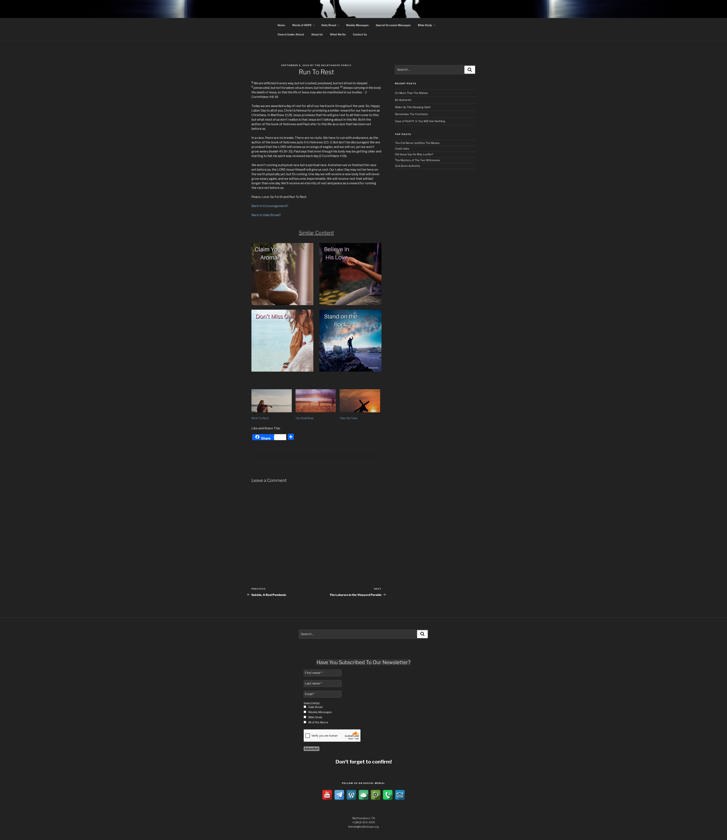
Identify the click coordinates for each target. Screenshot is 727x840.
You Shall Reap (305, 418)
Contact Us (360, 34)
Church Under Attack (291, 34)
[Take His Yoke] (360, 400)
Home (281, 25)
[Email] (400, 795)
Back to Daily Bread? (266, 215)
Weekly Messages (357, 25)
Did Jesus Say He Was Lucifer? (414, 154)
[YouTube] (327, 795)
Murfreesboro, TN (363, 818)
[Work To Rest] (271, 400)
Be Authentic (403, 100)
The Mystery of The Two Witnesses (417, 160)
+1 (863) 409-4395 (363, 822)
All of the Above (318, 722)
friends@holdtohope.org (363, 826)
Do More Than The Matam (411, 93)
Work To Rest (260, 418)
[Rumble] (376, 795)
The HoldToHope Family (333, 65)
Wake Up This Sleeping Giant (413, 107)
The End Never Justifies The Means (417, 143)
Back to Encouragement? (269, 206)
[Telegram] (339, 795)
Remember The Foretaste (411, 114)
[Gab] (363, 795)
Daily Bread (328, 25)
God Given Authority (407, 165)
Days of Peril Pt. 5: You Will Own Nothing (420, 121)
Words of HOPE (302, 25)
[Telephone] (388, 795)
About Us (317, 34)
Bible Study (425, 25)
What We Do (338, 34)
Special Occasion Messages (393, 25)
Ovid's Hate (402, 148)
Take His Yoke (348, 418)
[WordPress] (351, 795)
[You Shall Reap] (316, 400)
